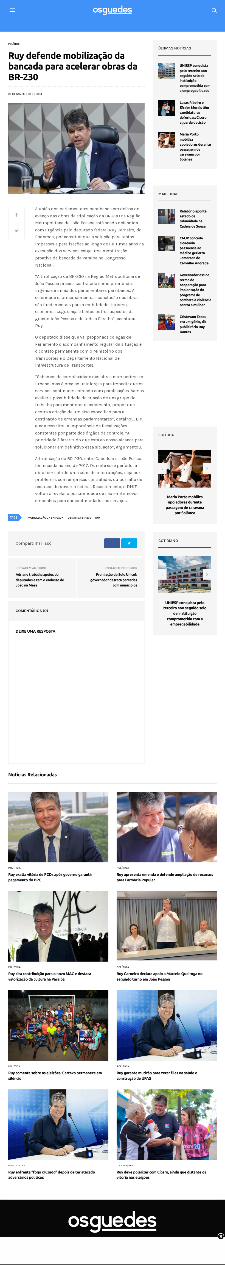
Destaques (17, 1165)
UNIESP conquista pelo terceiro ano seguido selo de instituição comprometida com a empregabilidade (185, 613)
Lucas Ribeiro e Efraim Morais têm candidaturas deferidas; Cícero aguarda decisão (194, 113)
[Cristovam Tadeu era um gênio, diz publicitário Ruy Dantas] (166, 322)
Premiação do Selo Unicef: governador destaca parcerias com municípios (113, 580)
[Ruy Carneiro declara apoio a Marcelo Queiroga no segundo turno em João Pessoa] (167, 926)
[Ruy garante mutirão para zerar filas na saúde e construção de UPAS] (167, 1025)
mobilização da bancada (45, 517)
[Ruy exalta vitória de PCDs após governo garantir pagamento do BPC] (58, 827)
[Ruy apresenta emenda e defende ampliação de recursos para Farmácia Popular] (167, 827)
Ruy (97, 517)
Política (13, 44)
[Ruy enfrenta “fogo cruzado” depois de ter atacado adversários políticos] (58, 1124)
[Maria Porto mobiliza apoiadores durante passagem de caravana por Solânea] (166, 139)
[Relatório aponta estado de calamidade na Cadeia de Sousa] (166, 216)
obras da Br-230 (79, 517)
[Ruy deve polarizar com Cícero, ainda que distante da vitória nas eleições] (167, 1124)
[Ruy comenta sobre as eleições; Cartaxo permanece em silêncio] (58, 1025)
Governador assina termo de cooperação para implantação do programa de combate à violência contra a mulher (195, 290)
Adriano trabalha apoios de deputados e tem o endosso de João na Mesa (40, 580)
